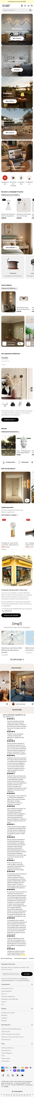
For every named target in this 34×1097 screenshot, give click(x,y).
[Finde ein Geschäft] (22, 6)
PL (11, 1095)
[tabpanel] (17, 411)
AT (4, 1094)
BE (6, 1094)
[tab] (4, 357)
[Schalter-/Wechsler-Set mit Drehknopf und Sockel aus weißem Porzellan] (20, 404)
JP (6, 1095)
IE (32, 1094)
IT (4, 1095)
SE (19, 1095)
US (26, 1095)
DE (14, 1094)
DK (17, 1094)
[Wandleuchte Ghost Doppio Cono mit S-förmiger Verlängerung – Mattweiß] (24, 205)
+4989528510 (8, 611)
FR (22, 1094)
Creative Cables (9, 1081)
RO (14, 1095)
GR (24, 1094)
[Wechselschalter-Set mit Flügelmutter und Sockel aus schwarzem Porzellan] (28, 404)
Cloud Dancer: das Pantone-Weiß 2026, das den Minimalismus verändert (11, 650)
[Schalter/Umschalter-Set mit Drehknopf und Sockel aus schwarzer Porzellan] (13, 404)
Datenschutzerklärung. (24, 980)
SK (17, 1095)
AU (1, 1094)
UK (24, 1095)
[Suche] (30, 10)
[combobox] (17, 10)
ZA (29, 1095)
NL (9, 1095)
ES (19, 1094)
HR (27, 1094)
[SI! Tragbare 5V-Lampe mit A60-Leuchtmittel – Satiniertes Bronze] (12, 529)
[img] (17, 719)
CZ (11, 1094)
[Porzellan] (17, 383)
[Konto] (25, 6)
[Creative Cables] (8, 301)
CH (9, 1094)
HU (30, 1094)
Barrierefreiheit (18, 1091)
